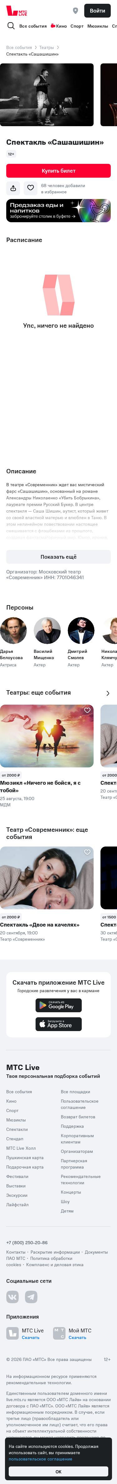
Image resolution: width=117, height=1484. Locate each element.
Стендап (14, 1138)
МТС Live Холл (21, 1148)
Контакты (16, 1252)
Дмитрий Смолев (77, 654)
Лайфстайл (17, 1204)
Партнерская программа (74, 1163)
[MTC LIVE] (16, 11)
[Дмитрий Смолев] (81, 630)
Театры (46, 47)
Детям (67, 1210)
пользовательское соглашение (40, 1458)
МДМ (5, 804)
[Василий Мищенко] (47, 630)
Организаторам (77, 1151)
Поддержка (72, 1126)
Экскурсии (16, 1195)
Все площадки (75, 1091)
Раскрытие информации (55, 1252)
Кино (61, 26)
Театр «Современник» (22, 939)
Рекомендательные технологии (81, 1179)
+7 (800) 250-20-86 (27, 1242)
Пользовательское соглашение (80, 1104)
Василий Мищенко (44, 654)
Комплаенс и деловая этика (55, 1264)
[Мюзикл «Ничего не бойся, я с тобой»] (47, 736)
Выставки (16, 1185)
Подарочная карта (25, 1167)
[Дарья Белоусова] (13, 630)
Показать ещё (59, 556)
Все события (33, 26)
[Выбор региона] (75, 11)
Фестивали (17, 1176)
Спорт (77, 26)
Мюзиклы (97, 26)
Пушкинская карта (25, 1157)
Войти (97, 10)
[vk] (12, 1297)
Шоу (65, 1201)
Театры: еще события (38, 692)
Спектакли (17, 1129)
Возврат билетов (78, 1116)
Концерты (71, 1192)
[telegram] (31, 1297)
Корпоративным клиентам (77, 1138)
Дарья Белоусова (11, 654)
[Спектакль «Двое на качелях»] (47, 878)
